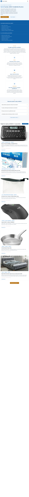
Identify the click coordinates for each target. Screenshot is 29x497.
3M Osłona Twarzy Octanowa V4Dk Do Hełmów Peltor (10, 196)
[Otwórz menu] (27, 1)
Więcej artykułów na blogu (14, 117)
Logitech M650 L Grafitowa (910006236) (7, 222)
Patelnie (6, 246)
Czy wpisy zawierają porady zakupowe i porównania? (9, 107)
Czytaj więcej (3, 201)
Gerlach (3, 246)
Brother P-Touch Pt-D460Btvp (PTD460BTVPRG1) (9, 143)
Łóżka (3, 272)
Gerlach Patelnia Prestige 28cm (6, 247)
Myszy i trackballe (8, 220)
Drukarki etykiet (7, 142)
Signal (9, 272)
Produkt (12, 142)
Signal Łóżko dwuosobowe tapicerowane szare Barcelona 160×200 (11, 273)
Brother (3, 142)
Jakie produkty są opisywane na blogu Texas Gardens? (10, 104)
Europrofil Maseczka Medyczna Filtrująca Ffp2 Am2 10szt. (10, 170)
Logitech (3, 220)
